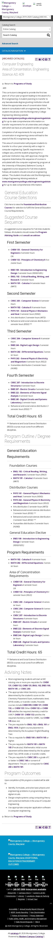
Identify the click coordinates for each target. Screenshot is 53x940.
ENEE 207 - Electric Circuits (23, 389)
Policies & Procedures (20, 915)
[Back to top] (51, 903)
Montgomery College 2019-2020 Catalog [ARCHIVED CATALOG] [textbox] (27, 17)
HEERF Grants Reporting (19, 912)
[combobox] (26, 16)
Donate (27, 884)
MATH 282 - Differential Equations (27, 351)
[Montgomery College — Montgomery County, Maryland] (11, 7)
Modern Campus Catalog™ (31, 936)
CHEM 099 (26, 705)
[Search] (48, 35)
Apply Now (13, 884)
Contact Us (41, 884)
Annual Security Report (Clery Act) (32, 909)
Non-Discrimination (37, 912)
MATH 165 (41, 737)
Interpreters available (36, 889)
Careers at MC (39, 893)
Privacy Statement (37, 915)
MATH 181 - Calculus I (21, 283)
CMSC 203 (25, 688)
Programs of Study (23, 83)
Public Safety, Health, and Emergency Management (27, 918)
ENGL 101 (42, 724)
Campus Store (25, 893)
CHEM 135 (27, 685)
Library (21, 896)
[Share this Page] (43, 59)
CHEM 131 (36, 705)
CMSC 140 (23, 760)
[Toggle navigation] (38, 4)
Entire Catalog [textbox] (9, 29)
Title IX (37, 922)
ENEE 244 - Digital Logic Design (25, 345)
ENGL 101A (13, 727)
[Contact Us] (27, 4)
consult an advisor (31, 235)
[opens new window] (9, 877)
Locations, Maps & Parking (37, 896)
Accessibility (13, 909)
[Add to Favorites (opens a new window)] (39, 59)
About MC (12, 893)
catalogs (14, 933)
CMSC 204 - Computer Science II (25, 338)
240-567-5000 (19, 889)
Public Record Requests (24, 922)
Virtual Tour (32, 899)
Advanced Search (10, 43)
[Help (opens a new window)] (49, 59)
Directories (11, 896)
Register (21, 899)
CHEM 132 (16, 685)
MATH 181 (13, 688)
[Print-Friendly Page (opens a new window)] (46, 59)
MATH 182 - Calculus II (21, 307)
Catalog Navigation (12, 50)
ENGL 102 (36, 685)
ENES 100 (46, 685)
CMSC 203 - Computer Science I (25, 300)
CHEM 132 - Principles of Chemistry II (28, 259)
